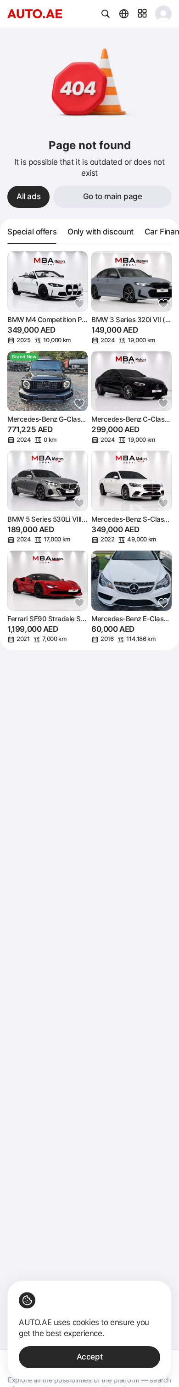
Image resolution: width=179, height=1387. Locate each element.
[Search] (105, 13)
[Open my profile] (163, 14)
